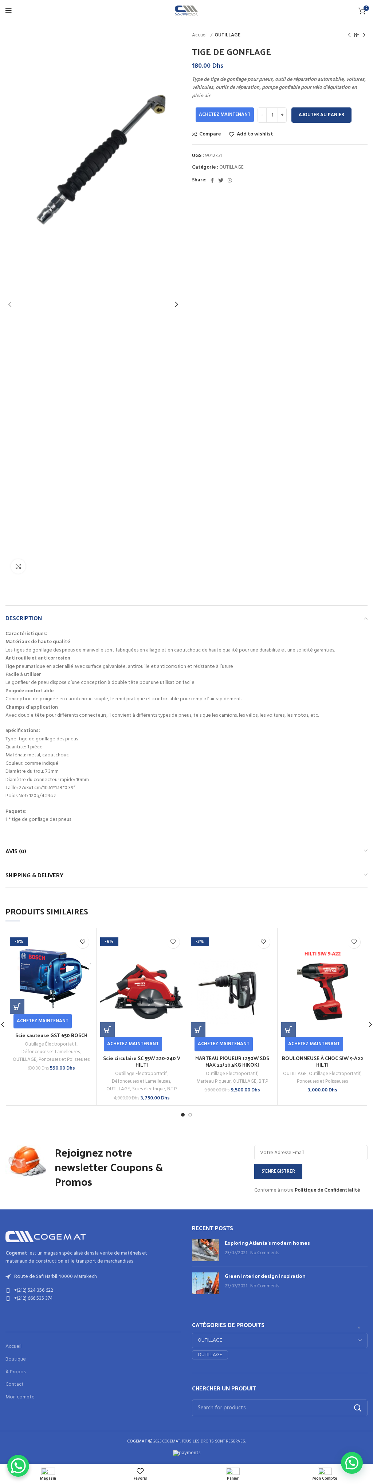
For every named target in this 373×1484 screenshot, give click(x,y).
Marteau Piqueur (213, 1081)
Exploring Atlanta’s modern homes (267, 1242)
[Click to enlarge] (18, 566)
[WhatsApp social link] (229, 180)
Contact (14, 1384)
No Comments (264, 1253)
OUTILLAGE (227, 35)
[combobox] (210, 1354)
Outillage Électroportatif (50, 1044)
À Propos (15, 1372)
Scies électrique (148, 1089)
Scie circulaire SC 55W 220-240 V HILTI (141, 1061)
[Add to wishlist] (82, 942)
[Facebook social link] (212, 180)
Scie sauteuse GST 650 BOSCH (51, 1035)
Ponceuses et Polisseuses (64, 1059)
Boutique (15, 1359)
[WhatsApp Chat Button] (18, 1466)
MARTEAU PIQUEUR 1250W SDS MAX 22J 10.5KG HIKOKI (232, 1061)
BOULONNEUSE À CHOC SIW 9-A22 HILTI (322, 1061)
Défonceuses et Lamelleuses (50, 1052)
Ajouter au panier (321, 115)
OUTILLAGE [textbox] (210, 1355)
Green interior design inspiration (265, 1275)
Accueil (200, 35)
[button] (17, 1006)
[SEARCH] (358, 1408)
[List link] (93, 1291)
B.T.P (172, 1089)
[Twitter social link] (220, 180)
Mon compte (20, 1397)
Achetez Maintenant (225, 114)
